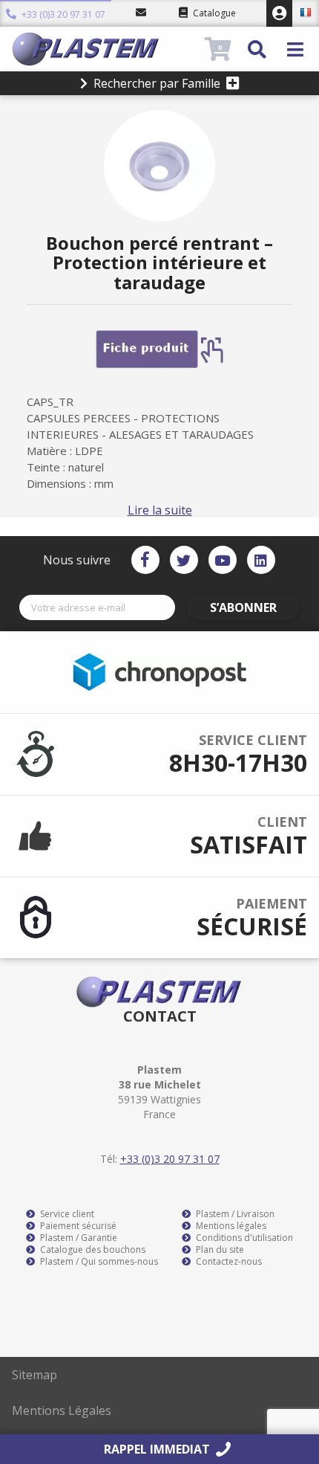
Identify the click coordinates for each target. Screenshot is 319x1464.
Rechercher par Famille (156, 83)
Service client (66, 1214)
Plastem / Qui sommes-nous (98, 1262)
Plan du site (219, 1250)
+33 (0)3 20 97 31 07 (62, 13)
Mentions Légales (61, 1410)
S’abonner (243, 607)
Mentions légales (230, 1226)
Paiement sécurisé (77, 1226)
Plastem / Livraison (234, 1214)
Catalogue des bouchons (91, 1250)
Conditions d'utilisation (243, 1238)
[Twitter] (184, 560)
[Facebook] (145, 560)
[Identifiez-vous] (279, 13)
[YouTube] (222, 560)
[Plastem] (106, 49)
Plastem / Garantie (77, 1238)
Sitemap (34, 1375)
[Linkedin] (261, 560)
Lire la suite (160, 510)
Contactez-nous (228, 1262)
